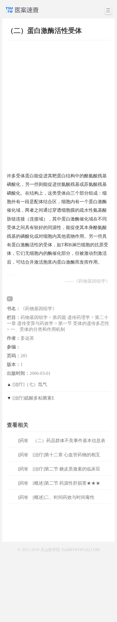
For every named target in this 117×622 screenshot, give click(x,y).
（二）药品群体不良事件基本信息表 (69, 440)
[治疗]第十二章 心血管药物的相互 (66, 454)
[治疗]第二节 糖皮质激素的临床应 (66, 468)
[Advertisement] (58, 103)
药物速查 (27, 440)
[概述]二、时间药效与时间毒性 (64, 497)
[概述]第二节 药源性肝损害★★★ (66, 483)
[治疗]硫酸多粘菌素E (33, 398)
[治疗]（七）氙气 (29, 384)
